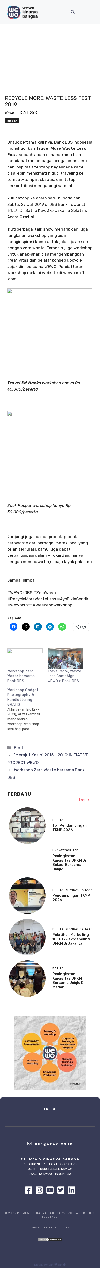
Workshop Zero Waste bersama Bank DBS (21, 676)
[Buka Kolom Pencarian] (72, 12)
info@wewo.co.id (53, 1144)
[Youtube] (51, 1190)
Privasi (35, 1227)
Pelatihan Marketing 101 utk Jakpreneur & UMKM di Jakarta (71, 939)
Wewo (9, 113)
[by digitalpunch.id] (64, 1264)
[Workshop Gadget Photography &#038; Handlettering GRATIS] (27, 710)
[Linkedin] (71, 1190)
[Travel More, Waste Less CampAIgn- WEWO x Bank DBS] (65, 658)
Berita (12, 120)
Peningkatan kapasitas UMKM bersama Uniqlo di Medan (68, 980)
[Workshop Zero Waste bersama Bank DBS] (25, 658)
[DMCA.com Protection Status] (50, 1240)
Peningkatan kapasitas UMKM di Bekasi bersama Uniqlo (69, 862)
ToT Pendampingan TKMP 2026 (69, 827)
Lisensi (65, 1227)
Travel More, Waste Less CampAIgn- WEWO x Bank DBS (64, 676)
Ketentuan (50, 1227)
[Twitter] (62, 1190)
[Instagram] (40, 1190)
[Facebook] (30, 1190)
